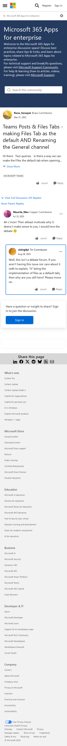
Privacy (40, 729)
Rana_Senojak (22, 113)
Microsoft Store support (15, 448)
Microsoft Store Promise (15, 472)
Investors (8, 693)
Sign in (19, 320)
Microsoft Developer (13, 617)
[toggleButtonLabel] (61, 15)
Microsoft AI (9, 553)
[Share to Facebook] (21, 361)
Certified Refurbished (14, 466)
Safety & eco (10, 736)
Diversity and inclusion (14, 699)
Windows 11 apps (12, 419)
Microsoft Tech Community (16, 635)
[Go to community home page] (13, 5)
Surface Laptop (11, 384)
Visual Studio (10, 653)
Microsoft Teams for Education (18, 506)
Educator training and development (20, 524)
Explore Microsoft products (16, 413)
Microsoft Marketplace (14, 641)
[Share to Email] (52, 361)
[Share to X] (27, 361)
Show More (13, 166)
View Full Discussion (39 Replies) (23, 198)
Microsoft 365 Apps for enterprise (23, 15)
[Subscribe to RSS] (46, 361)
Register (46, 5)
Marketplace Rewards (14, 647)
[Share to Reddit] (34, 361)
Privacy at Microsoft (13, 687)
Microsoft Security (12, 559)
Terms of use (29, 732)
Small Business (11, 594)
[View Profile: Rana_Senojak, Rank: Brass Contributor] (7, 114)
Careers (8, 669)
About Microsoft (11, 675)
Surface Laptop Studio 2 (15, 390)
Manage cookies (11, 732)
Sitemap (8, 729)
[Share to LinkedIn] (15, 361)
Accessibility (10, 705)
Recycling (24, 736)
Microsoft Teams (11, 582)
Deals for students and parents (18, 530)
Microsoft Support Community (38, 67)
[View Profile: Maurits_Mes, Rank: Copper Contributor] (7, 214)
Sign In (58, 5)
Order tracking (10, 460)
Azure (7, 611)
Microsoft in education (14, 495)
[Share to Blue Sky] (40, 361)
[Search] (37, 5)
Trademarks (44, 732)
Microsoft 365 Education (15, 512)
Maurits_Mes (20, 212)
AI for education (11, 536)
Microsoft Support (42, 75)
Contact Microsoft (24, 729)
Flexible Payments (12, 478)
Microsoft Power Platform (15, 576)
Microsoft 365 (10, 571)
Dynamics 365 (10, 565)
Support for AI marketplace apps (19, 629)
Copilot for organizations (15, 396)
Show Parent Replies (12, 203)
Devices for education (14, 500)
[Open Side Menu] (5, 5)
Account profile (11, 436)
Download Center (12, 442)
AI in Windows (10, 407)
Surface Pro (9, 378)
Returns (8, 454)
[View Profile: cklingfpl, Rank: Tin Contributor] (12, 251)
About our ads (40, 736)
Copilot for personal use (15, 401)
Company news (11, 681)
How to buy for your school (16, 518)
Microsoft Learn (11, 623)
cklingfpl (23, 249)
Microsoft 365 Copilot (14, 588)
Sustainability (10, 711)
